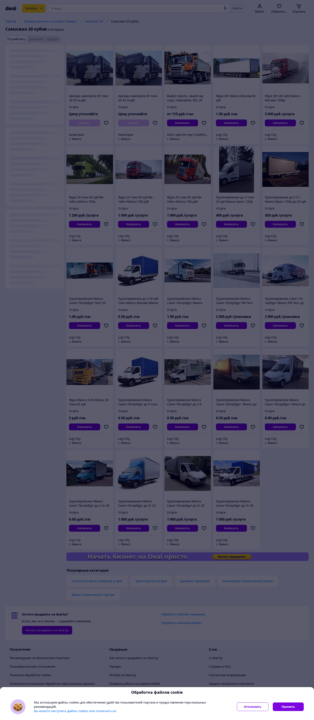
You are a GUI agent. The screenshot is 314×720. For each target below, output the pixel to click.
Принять (288, 707)
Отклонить (252, 707)
